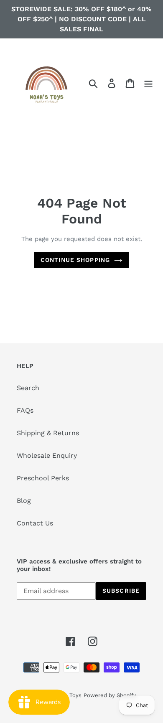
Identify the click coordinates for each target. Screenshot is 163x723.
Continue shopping (75, 259)
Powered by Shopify (110, 695)
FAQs (25, 410)
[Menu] (148, 83)
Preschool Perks (43, 478)
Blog (24, 501)
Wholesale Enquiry (47, 455)
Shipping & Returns (48, 433)
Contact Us (35, 523)
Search (28, 388)
